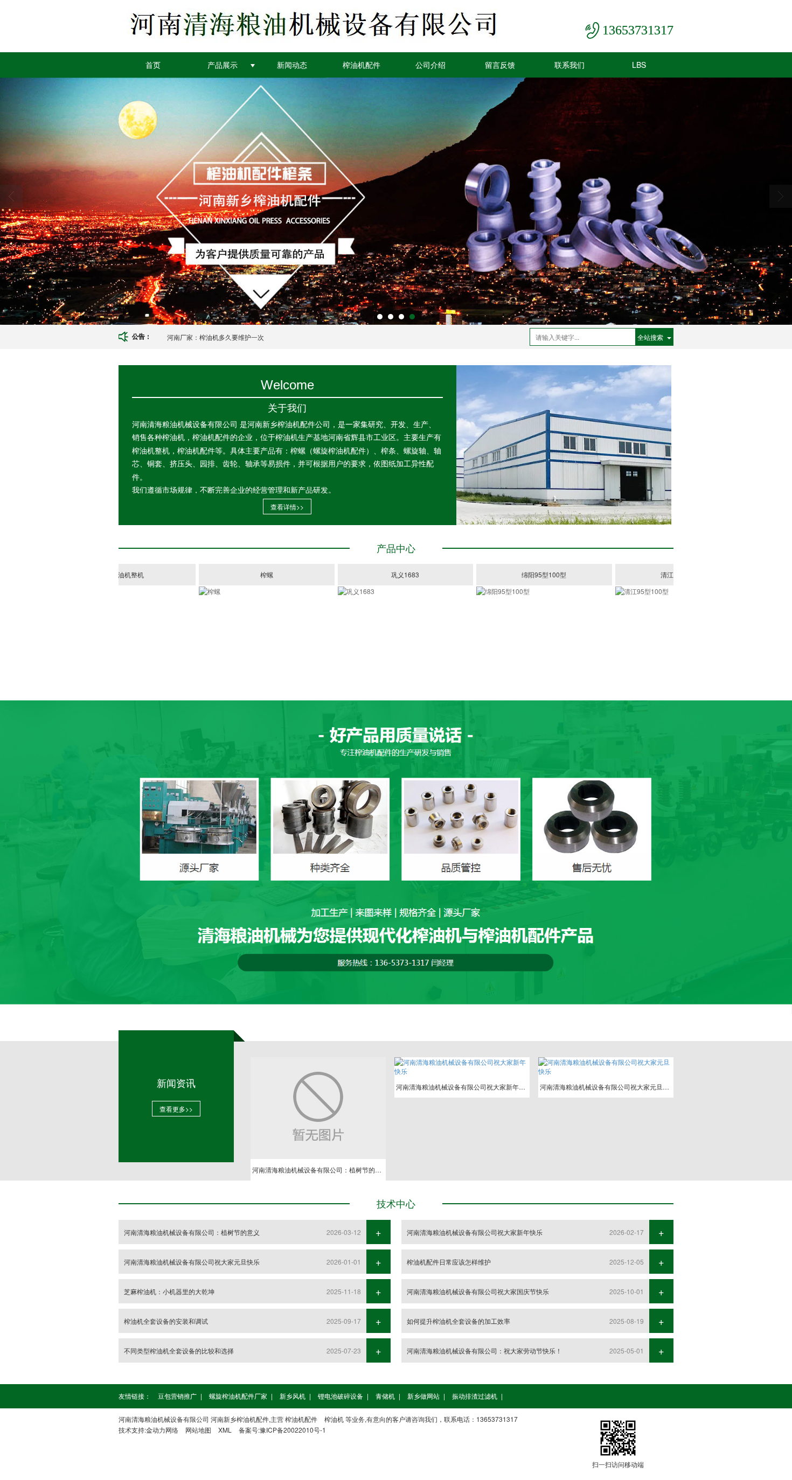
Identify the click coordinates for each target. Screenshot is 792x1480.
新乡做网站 (423, 1395)
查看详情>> (287, 506)
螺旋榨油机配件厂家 (238, 1395)
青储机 (385, 1395)
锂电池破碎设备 (340, 1395)
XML (225, 1429)
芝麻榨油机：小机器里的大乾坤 (169, 1291)
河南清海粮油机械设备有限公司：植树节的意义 (235, 336)
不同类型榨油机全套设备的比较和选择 (179, 1350)
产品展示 (222, 64)
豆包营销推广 (177, 1395)
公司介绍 (430, 64)
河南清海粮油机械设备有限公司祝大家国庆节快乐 (478, 1291)
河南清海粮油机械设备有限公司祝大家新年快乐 (475, 1232)
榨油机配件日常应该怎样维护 (449, 1261)
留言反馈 (500, 64)
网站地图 (198, 1429)
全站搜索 (650, 336)
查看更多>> (176, 1108)
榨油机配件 (361, 64)
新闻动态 (292, 64)
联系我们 (569, 64)
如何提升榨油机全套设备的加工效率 (458, 1320)
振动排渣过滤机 (474, 1395)
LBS (639, 64)
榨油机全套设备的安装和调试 (166, 1320)
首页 (153, 64)
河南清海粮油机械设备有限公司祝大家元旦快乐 (192, 1261)
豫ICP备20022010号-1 (293, 1429)
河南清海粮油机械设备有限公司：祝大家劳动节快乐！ (484, 1350)
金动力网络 (162, 1429)
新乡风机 (292, 1395)
